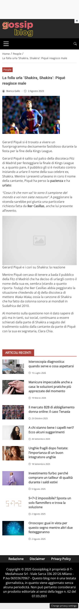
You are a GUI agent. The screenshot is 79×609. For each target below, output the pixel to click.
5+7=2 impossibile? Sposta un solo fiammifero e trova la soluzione (50, 502)
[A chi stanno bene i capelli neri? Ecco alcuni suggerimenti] (13, 432)
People (7, 69)
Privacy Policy (61, 559)
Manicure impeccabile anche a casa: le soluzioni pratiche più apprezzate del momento (50, 386)
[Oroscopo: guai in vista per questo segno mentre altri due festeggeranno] (13, 528)
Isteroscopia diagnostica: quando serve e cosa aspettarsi (51, 363)
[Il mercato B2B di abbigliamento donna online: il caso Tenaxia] (13, 412)
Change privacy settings (64, 605)
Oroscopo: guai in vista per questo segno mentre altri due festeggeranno (51, 527)
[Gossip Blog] (17, 28)
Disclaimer (37, 559)
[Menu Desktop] (6, 43)
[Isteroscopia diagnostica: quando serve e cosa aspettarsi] (13, 366)
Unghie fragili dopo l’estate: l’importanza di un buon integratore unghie (48, 452)
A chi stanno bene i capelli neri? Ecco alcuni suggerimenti (51, 429)
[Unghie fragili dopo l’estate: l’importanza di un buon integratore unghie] (13, 453)
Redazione (16, 559)
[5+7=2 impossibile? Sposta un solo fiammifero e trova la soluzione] (13, 503)
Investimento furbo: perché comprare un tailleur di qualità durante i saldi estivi (51, 477)
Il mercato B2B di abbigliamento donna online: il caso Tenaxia (52, 409)
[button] (75, 44)
